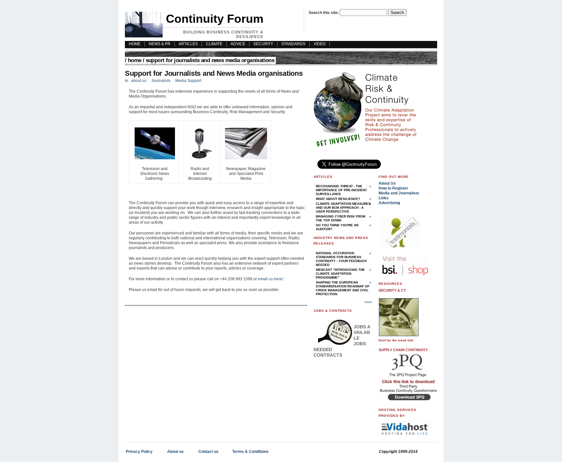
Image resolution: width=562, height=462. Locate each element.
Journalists (160, 80)
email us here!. (271, 279)
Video (320, 44)
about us (138, 80)
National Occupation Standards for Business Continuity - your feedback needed (341, 259)
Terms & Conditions (250, 451)
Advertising (389, 203)
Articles (188, 44)
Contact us (208, 451)
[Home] (144, 36)
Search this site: (324, 12)
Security (263, 44)
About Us (387, 183)
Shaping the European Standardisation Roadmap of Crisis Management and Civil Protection (342, 288)
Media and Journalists (399, 193)
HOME (134, 44)
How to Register (393, 188)
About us (175, 451)
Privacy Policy (139, 451)
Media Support (188, 80)
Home (134, 60)
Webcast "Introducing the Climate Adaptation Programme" (340, 273)
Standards (293, 44)
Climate (214, 44)
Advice (238, 44)
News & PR (159, 44)
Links (384, 198)
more (368, 302)
